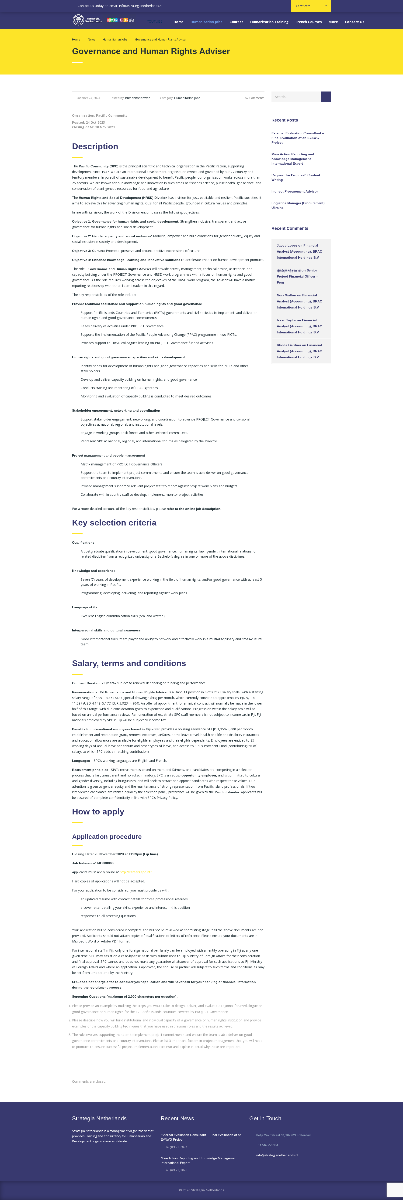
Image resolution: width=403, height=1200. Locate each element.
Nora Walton (286, 295)
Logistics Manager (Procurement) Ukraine (298, 205)
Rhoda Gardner (289, 345)
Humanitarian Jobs (206, 21)
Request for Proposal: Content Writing (295, 177)
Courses (236, 21)
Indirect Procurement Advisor (294, 191)
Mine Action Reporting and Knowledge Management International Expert (292, 158)
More (333, 21)
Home (179, 21)
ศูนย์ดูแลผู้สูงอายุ (289, 270)
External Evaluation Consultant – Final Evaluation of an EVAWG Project (297, 137)
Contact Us (354, 21)
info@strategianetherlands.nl (277, 1155)
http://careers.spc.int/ (136, 872)
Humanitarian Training (269, 21)
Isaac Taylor (286, 320)
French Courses (308, 21)
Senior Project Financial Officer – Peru (297, 276)
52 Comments (254, 98)
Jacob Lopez (287, 245)
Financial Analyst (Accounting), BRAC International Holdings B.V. (299, 251)
